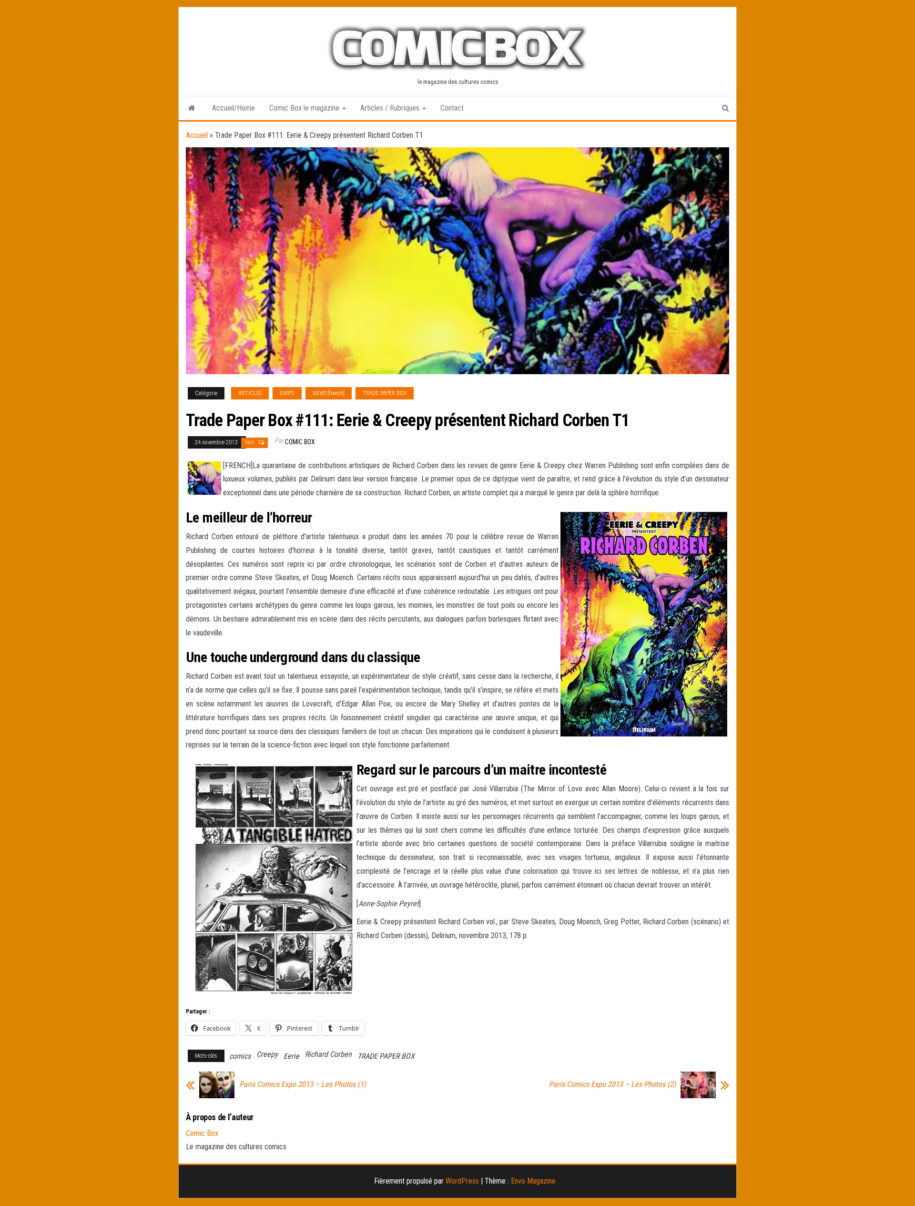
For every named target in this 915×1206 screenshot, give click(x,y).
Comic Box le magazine (305, 107)
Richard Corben (328, 1054)
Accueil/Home (233, 107)
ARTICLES (250, 393)
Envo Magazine (533, 1181)
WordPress (462, 1181)
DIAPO (287, 393)
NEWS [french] (329, 393)
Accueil (197, 135)
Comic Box (300, 442)
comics (240, 1056)
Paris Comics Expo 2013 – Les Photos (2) (612, 1084)
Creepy (267, 1054)
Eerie (291, 1056)
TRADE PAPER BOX (385, 393)
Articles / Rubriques (390, 107)
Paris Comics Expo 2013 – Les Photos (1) (302, 1084)
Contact (452, 107)
